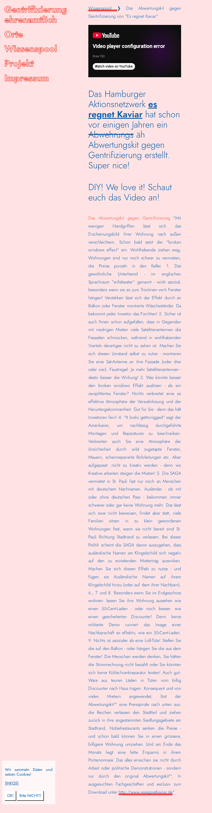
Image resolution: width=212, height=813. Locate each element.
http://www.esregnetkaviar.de (146, 792)
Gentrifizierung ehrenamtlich (35, 14)
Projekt (19, 63)
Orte (13, 34)
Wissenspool (30, 48)
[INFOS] (11, 783)
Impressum (26, 78)
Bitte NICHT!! (30, 795)
